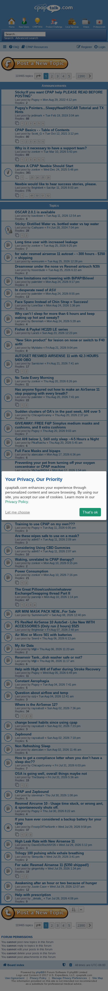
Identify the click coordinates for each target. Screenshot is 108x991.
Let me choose (17, 512)
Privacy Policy (16, 502)
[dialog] (54, 495)
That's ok (90, 512)
